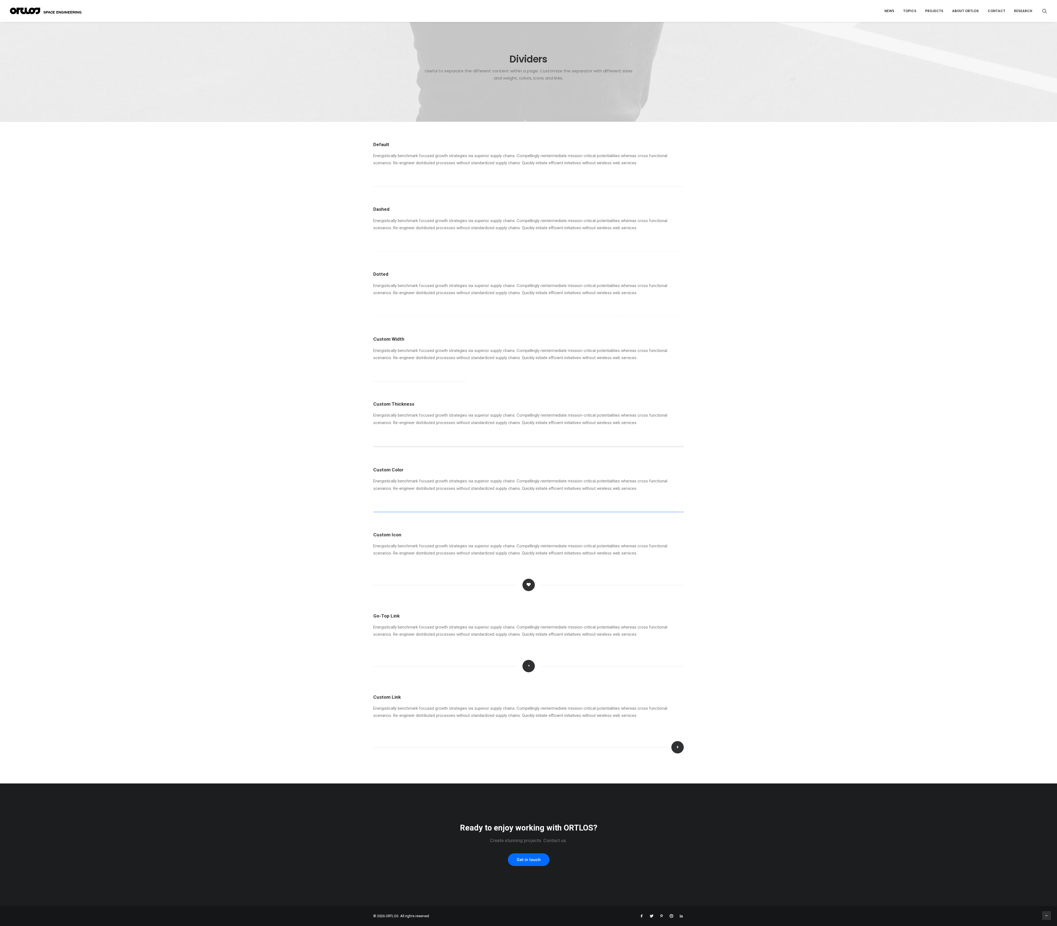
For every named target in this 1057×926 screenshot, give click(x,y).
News (889, 11)
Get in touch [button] (529, 859)
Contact (996, 11)
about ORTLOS (965, 11)
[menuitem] (889, 11)
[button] (1044, 11)
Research (1023, 11)
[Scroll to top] (1046, 915)
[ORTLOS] (47, 10)
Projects (934, 11)
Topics (909, 11)
